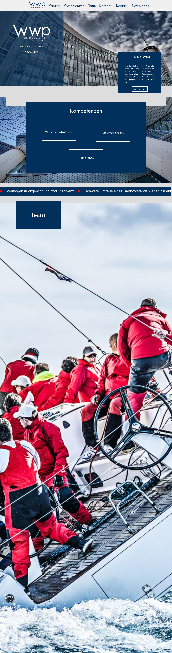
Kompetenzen (74, 6)
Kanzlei (54, 6)
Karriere (105, 6)
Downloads (140, 6)
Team (92, 5)
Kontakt (121, 6)
